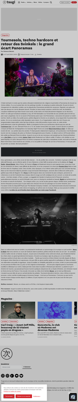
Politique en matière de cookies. (12, 391)
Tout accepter (9, 396)
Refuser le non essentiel (23, 396)
